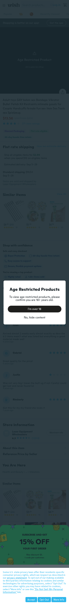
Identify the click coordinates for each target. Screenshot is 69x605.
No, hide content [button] (34, 317)
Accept (31, 599)
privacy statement (17, 577)
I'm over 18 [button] (34, 309)
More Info (58, 599)
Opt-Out (44, 599)
